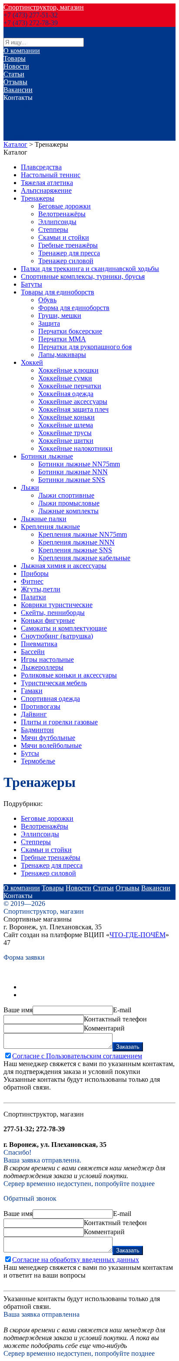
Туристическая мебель (54, 683)
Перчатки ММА (62, 339)
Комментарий (104, 1028)
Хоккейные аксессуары (72, 401)
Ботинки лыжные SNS (71, 479)
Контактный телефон (115, 1019)
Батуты (31, 284)
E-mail (122, 1010)
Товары (14, 58)
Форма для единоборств (73, 307)
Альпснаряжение (46, 190)
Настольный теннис (50, 174)
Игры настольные (47, 659)
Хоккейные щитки (65, 440)
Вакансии (18, 89)
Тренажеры (37, 198)
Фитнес (32, 581)
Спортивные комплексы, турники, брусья (83, 276)
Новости (16, 66)
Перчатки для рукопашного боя (85, 346)
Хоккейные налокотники (75, 448)
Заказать (127, 1047)
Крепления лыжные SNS (75, 550)
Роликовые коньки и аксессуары (69, 675)
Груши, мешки (59, 315)
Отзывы (15, 82)
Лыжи (30, 487)
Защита (49, 323)
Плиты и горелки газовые (59, 722)
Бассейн (33, 651)
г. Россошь (18, 121)
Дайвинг (34, 714)
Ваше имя (18, 1010)
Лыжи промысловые (68, 503)
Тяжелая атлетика (47, 182)
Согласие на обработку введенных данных (75, 1259)
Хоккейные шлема (65, 425)
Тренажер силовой (65, 260)
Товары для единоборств (57, 292)
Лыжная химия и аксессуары (63, 565)
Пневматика (39, 643)
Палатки (33, 597)
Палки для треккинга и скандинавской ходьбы (90, 268)
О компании (21, 50)
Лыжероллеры (42, 667)
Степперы (53, 229)
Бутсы (30, 753)
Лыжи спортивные (66, 495)
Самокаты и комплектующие (64, 628)
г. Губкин (17, 136)
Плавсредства (41, 167)
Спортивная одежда (50, 698)
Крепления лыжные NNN (76, 542)
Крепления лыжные (50, 526)
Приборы (35, 573)
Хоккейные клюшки (68, 370)
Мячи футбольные (48, 737)
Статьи (13, 74)
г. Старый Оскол (27, 128)
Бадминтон (37, 729)
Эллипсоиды (57, 221)
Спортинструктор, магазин (43, 7)
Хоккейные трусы (65, 432)
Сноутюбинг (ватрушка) (57, 636)
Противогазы (40, 706)
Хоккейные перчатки (69, 386)
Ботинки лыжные (47, 456)
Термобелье (38, 761)
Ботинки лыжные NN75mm (79, 464)
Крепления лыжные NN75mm (82, 534)
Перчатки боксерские (70, 331)
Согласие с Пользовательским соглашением (77, 1056)
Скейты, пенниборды (53, 612)
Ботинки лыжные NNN (73, 472)
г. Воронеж (19, 105)
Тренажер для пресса (69, 253)
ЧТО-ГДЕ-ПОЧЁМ (137, 934)
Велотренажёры (62, 214)
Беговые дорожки (64, 206)
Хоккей (32, 362)
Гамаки (32, 690)
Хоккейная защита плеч (73, 409)
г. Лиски (15, 113)
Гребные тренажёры (68, 245)
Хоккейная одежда (65, 393)
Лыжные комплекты (68, 511)
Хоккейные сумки (65, 378)
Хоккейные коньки (66, 417)
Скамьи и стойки (63, 237)
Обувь (47, 300)
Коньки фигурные (48, 620)
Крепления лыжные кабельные (84, 558)
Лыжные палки (43, 518)
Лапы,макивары (62, 354)
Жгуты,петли (40, 589)
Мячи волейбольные (51, 745)
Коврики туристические (57, 604)
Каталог (15, 144)
